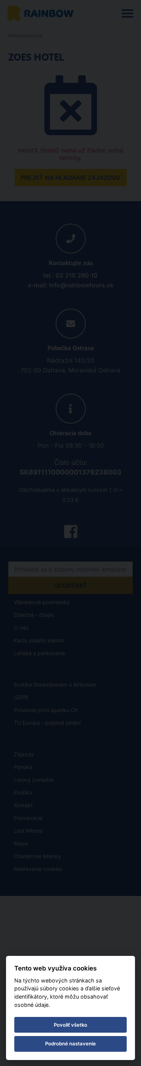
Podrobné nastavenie (70, 1044)
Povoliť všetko (70, 1025)
